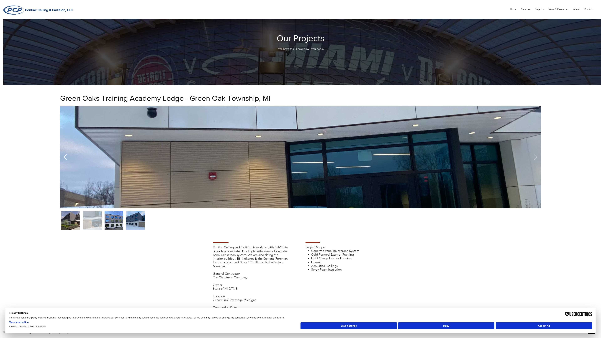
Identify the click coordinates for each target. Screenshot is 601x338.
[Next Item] (535, 157)
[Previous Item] (65, 157)
